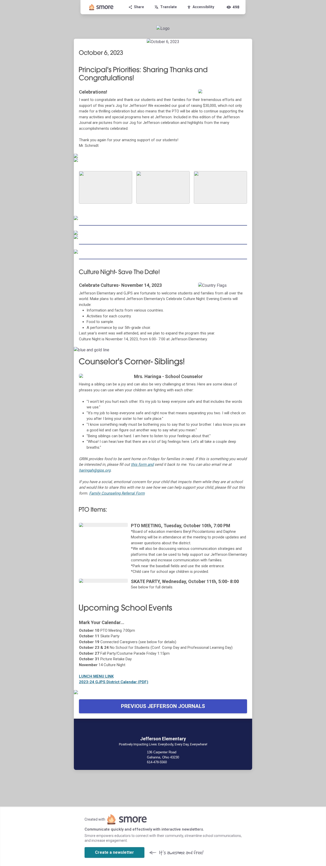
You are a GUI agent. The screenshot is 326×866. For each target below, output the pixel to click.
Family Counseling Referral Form (117, 493)
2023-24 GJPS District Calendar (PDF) (113, 682)
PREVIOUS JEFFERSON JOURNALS (163, 706)
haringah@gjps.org (95, 470)
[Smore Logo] (101, 7)
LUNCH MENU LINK (96, 676)
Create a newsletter (114, 852)
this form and (142, 464)
